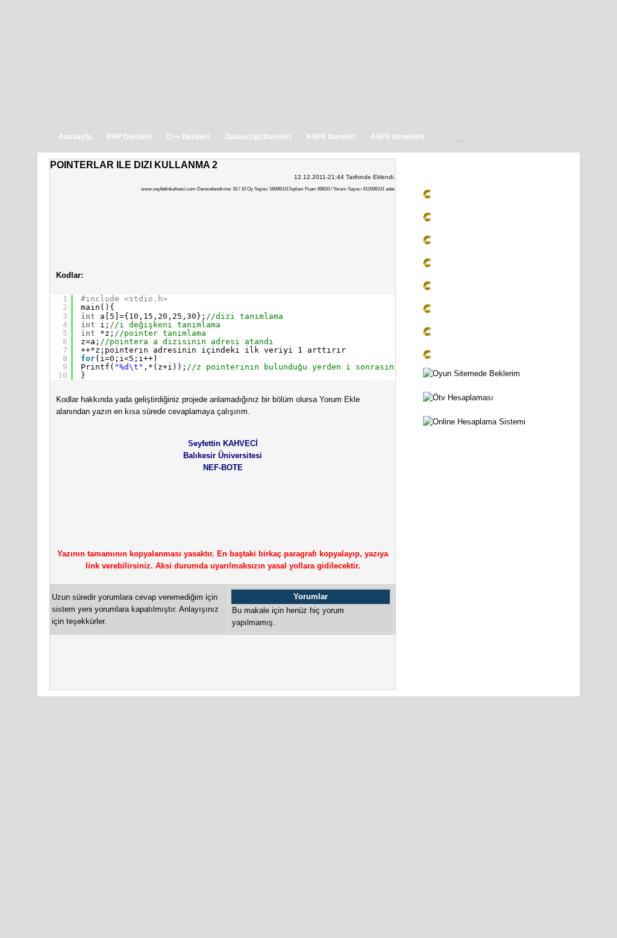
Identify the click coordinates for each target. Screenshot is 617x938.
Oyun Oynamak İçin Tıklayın (473, 385)
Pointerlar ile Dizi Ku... (476, 219)
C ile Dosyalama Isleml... (481, 196)
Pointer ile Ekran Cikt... (478, 264)
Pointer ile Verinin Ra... (477, 287)
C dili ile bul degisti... (473, 333)
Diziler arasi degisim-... (477, 356)
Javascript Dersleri (258, 137)
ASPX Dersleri (330, 137)
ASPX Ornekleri (397, 137)
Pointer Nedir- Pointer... (478, 310)
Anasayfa (75, 137)
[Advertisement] (465, 757)
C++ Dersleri (188, 137)
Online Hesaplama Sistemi (469, 433)
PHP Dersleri (129, 137)
